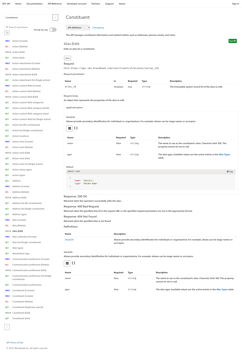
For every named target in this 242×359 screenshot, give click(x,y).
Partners (96, 3)
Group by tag (41, 29)
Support (109, 3)
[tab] (69, 128)
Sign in (235, 3)
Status (122, 3)
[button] (28, 17)
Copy (231, 172)
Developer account (76, 3)
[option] (32, 41)
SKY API (6, 3)
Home (18, 3)
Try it (231, 41)
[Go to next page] (7, 327)
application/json (74, 107)
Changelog (98, 27)
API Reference (55, 3)
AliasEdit (69, 239)
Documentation (35, 3)
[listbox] (32, 179)
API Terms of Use (14, 342)
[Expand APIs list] (55, 17)
